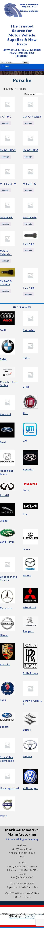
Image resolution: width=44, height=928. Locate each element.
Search (25, 62)
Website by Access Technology (22, 918)
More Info (5, 123)
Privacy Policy (30, 916)
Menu (7, 66)
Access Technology (36, 914)
